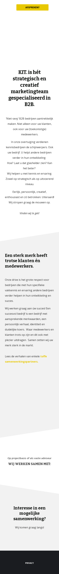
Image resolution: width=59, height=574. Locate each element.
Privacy (29, 563)
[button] (54, 7)
